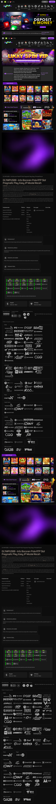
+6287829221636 (40, 210)
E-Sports (48, 9)
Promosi (23, 210)
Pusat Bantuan (6, 216)
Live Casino (29, 9)
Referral (22, 214)
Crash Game (39, 9)
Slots (22, 8)
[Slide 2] (25, 28)
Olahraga (26, 8)
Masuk (45, 1)
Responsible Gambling (7, 212)
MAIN (8, 89)
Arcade (42, 8)
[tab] (27, 107)
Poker (45, 8)
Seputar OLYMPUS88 (7, 210)
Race (32, 8)
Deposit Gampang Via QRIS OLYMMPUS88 (11, 219)
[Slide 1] (24, 28)
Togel (35, 8)
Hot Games (19, 9)
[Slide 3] (27, 28)
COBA (27, 113)
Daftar (52, 1)
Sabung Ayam (51, 9)
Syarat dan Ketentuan (7, 214)
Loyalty (22, 212)
